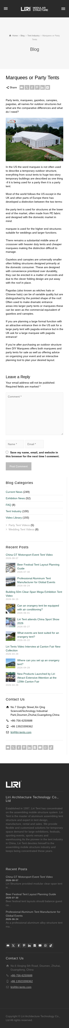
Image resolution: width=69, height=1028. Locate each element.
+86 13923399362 (22, 981)
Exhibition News (15, 498)
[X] (27, 87)
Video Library (14, 517)
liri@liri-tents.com (21, 732)
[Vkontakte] (47, 87)
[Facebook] (32, 87)
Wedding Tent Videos (21, 529)
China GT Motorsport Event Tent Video (29, 554)
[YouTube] (40, 747)
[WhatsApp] (45, 747)
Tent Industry (13, 511)
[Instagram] (35, 747)
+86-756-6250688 (21, 975)
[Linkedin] (42, 87)
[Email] (22, 87)
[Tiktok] (51, 747)
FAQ (8, 504)
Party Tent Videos (19, 525)
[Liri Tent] (34, 8)
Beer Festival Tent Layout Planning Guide (31, 894)
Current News (14, 491)
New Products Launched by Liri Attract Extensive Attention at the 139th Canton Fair (37, 677)
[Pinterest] (37, 87)
